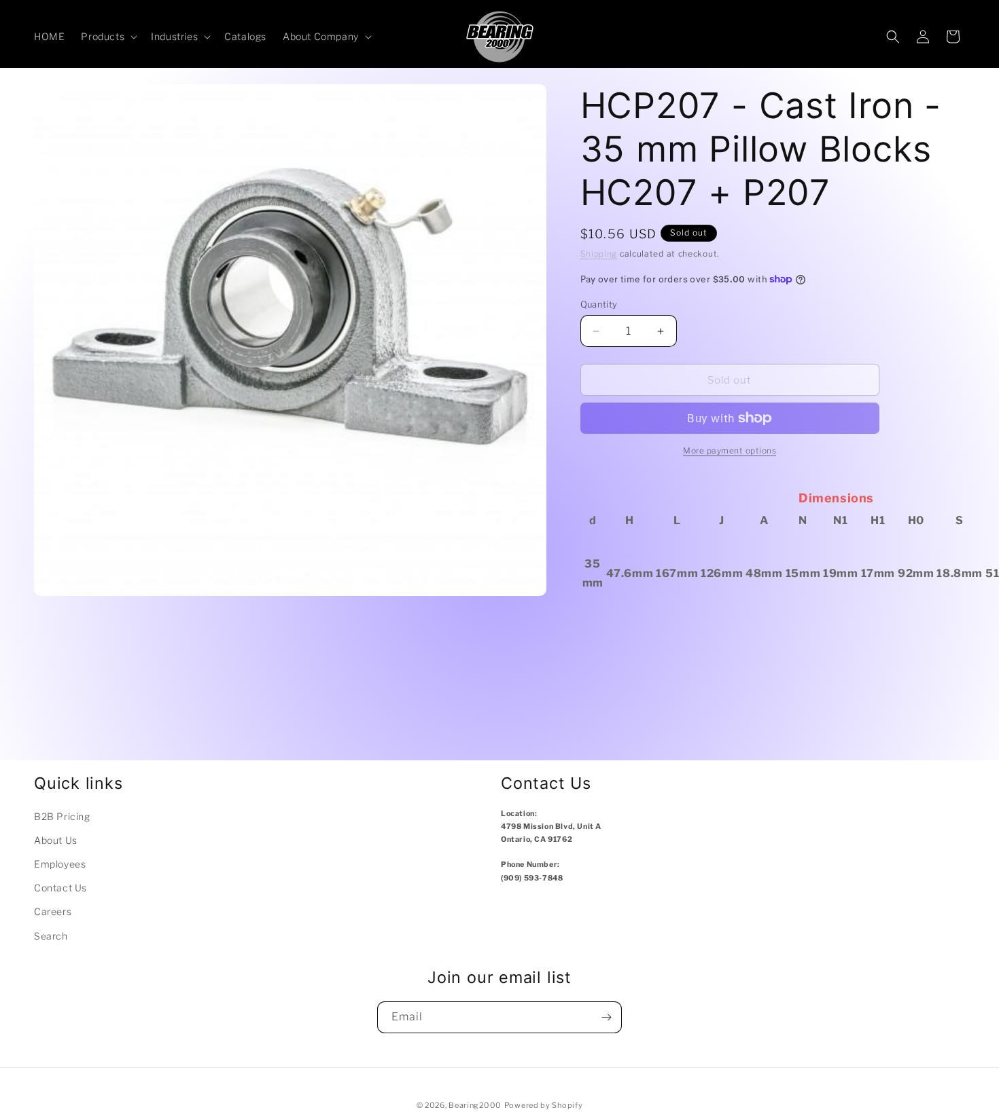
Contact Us (60, 887)
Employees (60, 864)
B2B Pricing (62, 816)
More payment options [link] (729, 450)
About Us (55, 840)
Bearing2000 (475, 1105)
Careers (52, 911)
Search (51, 936)
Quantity (599, 304)
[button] (108, 36)
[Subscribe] (606, 1017)
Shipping (599, 253)
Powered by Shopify (543, 1105)
